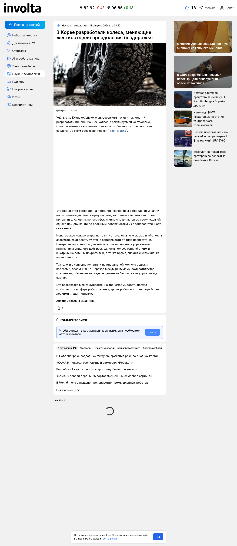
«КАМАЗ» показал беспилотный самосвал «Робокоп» (94, 362)
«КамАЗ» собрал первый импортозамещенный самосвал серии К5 (104, 376)
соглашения (110, 538)
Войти (152, 332)
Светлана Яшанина (80, 301)
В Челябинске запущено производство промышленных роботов (102, 382)
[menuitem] (25, 35)
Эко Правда (117, 130)
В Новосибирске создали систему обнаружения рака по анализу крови (107, 356)
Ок (158, 536)
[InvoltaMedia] (22, 8)
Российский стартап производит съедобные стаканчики (96, 369)
